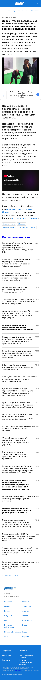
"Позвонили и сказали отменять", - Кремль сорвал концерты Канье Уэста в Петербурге (18, 301)
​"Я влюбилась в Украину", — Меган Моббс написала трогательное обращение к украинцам (16, 441)
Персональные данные (26, 656)
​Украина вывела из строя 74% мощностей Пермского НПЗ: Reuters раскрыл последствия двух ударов (17, 314)
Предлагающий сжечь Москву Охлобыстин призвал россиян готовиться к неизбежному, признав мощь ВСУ (17, 340)
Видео (33, 227)
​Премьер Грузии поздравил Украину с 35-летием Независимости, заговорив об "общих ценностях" (17, 262)
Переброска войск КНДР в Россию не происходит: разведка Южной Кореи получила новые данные (18, 537)
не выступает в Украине (24, 218)
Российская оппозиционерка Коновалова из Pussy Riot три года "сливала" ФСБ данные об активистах (17, 354)
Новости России (9, 224)
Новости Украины (9, 227)
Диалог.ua (17, 670)
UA (37, 3)
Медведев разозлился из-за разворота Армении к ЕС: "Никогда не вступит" (16, 289)
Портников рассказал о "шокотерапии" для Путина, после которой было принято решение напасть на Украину (17, 523)
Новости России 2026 (15, 14)
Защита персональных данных (25, 662)
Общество (21, 224)
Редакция (6, 655)
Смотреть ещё (10, 575)
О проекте (6, 651)
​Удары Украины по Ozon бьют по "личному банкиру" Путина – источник (18, 498)
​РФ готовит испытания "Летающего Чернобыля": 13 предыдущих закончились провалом (15, 455)
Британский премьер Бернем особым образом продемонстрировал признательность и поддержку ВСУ (17, 247)
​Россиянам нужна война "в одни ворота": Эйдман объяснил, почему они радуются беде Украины (18, 565)
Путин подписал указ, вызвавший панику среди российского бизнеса (18, 428)
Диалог (4, 14)
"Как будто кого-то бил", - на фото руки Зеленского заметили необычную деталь (18, 379)
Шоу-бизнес (23, 227)
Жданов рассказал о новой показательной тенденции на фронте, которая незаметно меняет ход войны (16, 276)
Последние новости (16, 237)
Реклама (23, 651)
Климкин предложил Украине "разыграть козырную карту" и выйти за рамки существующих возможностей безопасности (17, 469)
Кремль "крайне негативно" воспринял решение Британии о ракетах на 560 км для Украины (18, 405)
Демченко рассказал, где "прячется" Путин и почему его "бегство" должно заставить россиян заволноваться (17, 392)
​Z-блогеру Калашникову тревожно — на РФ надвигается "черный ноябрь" (17, 367)
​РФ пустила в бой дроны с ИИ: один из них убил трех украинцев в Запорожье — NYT (17, 416)
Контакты (6, 660)
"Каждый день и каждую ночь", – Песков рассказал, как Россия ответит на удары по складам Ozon (18, 551)
